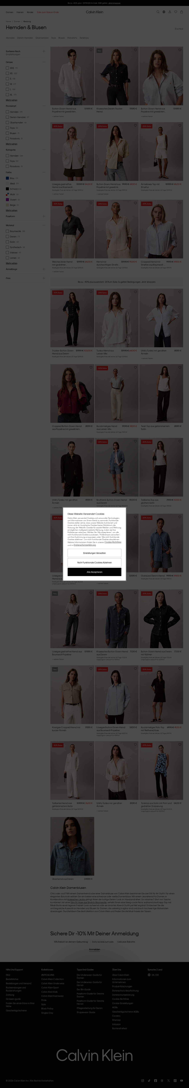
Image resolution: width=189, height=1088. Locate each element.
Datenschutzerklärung (85, 545)
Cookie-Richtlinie (113, 542)
